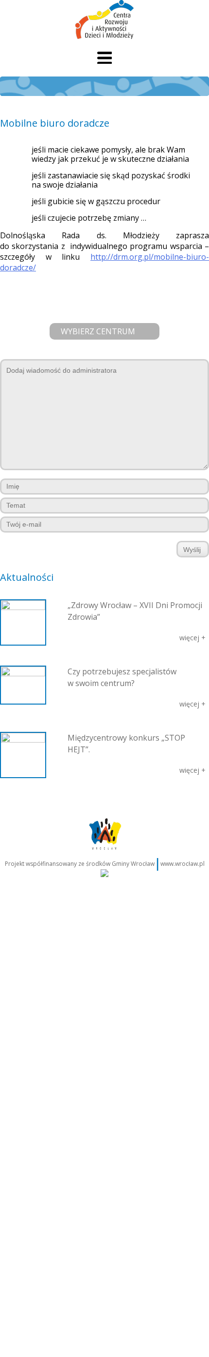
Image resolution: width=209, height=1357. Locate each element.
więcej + (192, 637)
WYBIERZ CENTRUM (98, 331)
